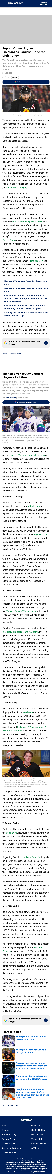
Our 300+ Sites (38, 1130)
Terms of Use (37, 1139)
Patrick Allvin (8, 240)
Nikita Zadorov (36, 261)
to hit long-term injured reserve (27, 221)
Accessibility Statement (13, 1148)
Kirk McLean (34, 506)
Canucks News (15, 353)
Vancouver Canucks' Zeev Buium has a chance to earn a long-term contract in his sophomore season (25, 298)
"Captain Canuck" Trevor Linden (21, 611)
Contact (6, 1130)
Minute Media (14, 1159)
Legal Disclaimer (39, 1143)
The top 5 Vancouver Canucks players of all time (26, 282)
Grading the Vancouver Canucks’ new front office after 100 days (26, 314)
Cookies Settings (10, 1152)
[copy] (17, 77)
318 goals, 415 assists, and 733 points (20, 632)
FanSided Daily (9, 1134)
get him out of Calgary (17, 187)
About (5, 1125)
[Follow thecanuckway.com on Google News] (46, 343)
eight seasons (40, 534)
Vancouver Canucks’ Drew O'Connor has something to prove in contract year (24, 307)
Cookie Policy (8, 1143)
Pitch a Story (37, 1134)
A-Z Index (36, 1148)
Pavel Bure (27, 712)
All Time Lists (15, 1106)
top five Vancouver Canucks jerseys (28, 455)
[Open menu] (3, 3)
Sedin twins (11, 832)
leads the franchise (32, 857)
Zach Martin (10, 398)
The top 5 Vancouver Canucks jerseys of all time (26, 289)
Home (4, 353)
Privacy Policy (8, 1139)
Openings (35, 1125)
